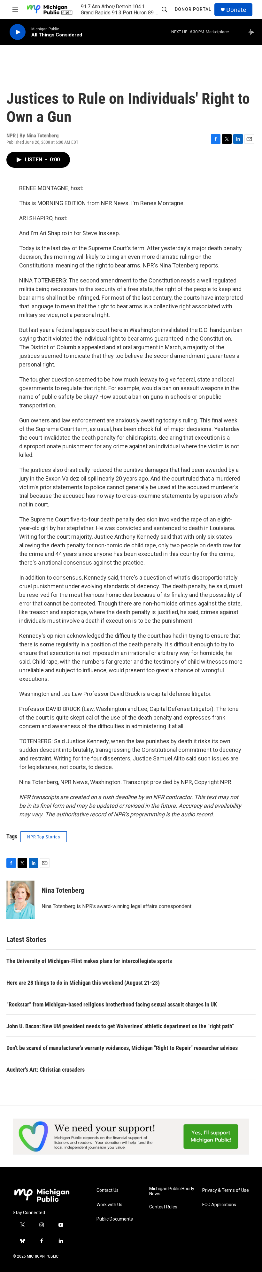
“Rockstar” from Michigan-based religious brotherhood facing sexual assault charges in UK (111, 1004)
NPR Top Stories (43, 836)
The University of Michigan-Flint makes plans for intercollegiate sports (89, 961)
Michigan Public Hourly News (171, 1191)
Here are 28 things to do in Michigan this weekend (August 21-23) (83, 982)
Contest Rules (163, 1207)
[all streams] (252, 32)
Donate (236, 9)
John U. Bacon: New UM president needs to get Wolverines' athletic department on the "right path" (120, 1026)
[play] (17, 32)
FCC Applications (219, 1204)
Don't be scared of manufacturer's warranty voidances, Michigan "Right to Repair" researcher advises (122, 1048)
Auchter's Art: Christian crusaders (45, 1069)
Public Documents (114, 1219)
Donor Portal (193, 9)
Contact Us (107, 1190)
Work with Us (109, 1204)
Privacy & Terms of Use (225, 1190)
